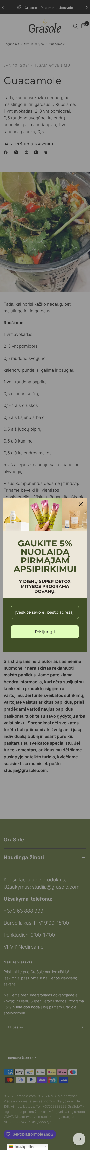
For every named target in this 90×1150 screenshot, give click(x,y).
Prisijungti (45, 631)
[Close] (81, 504)
